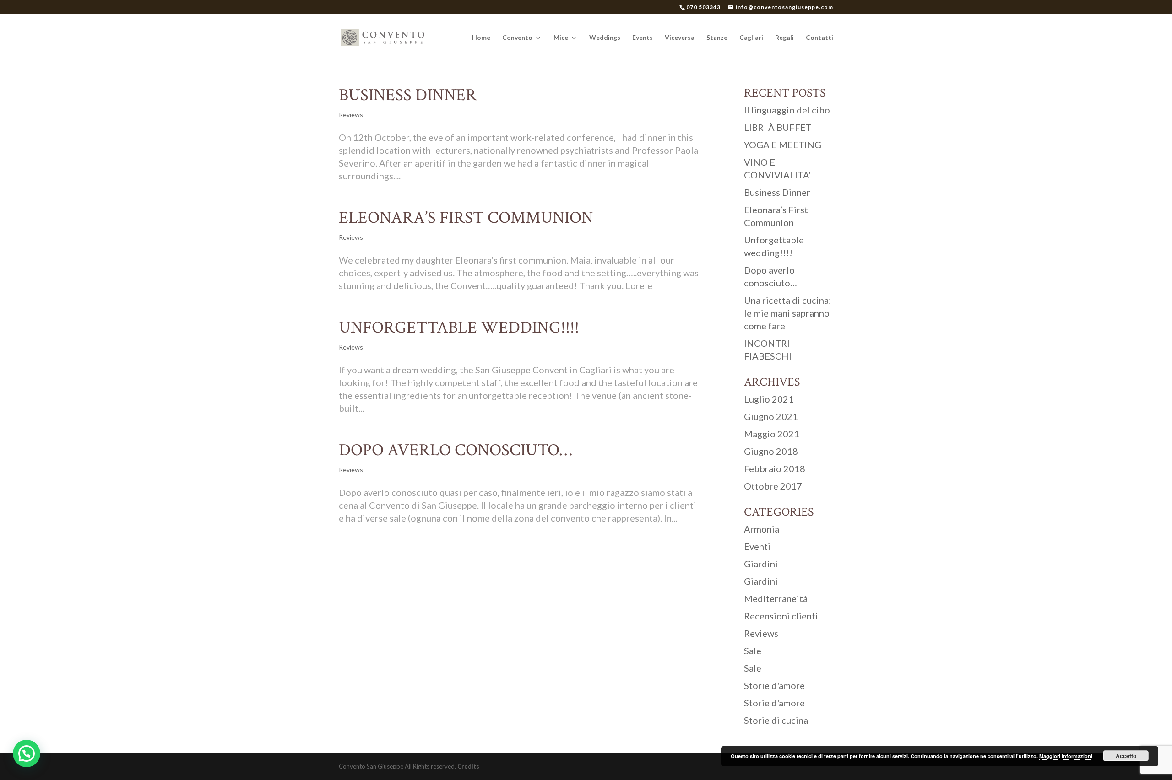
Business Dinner (408, 95)
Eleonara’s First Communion (466, 218)
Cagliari (751, 37)
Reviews (351, 114)
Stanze (716, 37)
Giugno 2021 (771, 416)
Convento (517, 37)
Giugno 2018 (771, 451)
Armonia (761, 528)
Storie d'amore (774, 685)
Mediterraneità (776, 598)
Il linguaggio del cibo (787, 109)
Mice (560, 37)
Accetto (1126, 756)
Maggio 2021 (771, 433)
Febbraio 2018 (774, 468)
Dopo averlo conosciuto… (455, 450)
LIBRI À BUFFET (778, 127)
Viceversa (680, 37)
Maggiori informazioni (1065, 756)
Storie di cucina (776, 720)
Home (481, 37)
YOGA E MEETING (782, 144)
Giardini (761, 563)
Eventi (757, 546)
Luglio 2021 (769, 398)
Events (642, 37)
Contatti (819, 37)
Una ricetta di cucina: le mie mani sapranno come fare (787, 313)
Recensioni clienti (781, 615)
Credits (468, 766)
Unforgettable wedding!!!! (459, 328)
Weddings (604, 37)
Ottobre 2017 (773, 485)
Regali (784, 37)
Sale (752, 650)
